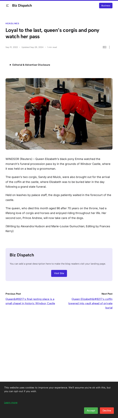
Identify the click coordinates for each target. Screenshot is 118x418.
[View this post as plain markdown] (104, 47)
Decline (107, 410)
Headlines (12, 23)
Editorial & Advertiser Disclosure (31, 64)
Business (105, 5)
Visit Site (59, 273)
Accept (91, 410)
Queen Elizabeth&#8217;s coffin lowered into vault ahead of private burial (90, 303)
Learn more (10, 402)
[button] (7, 5)
